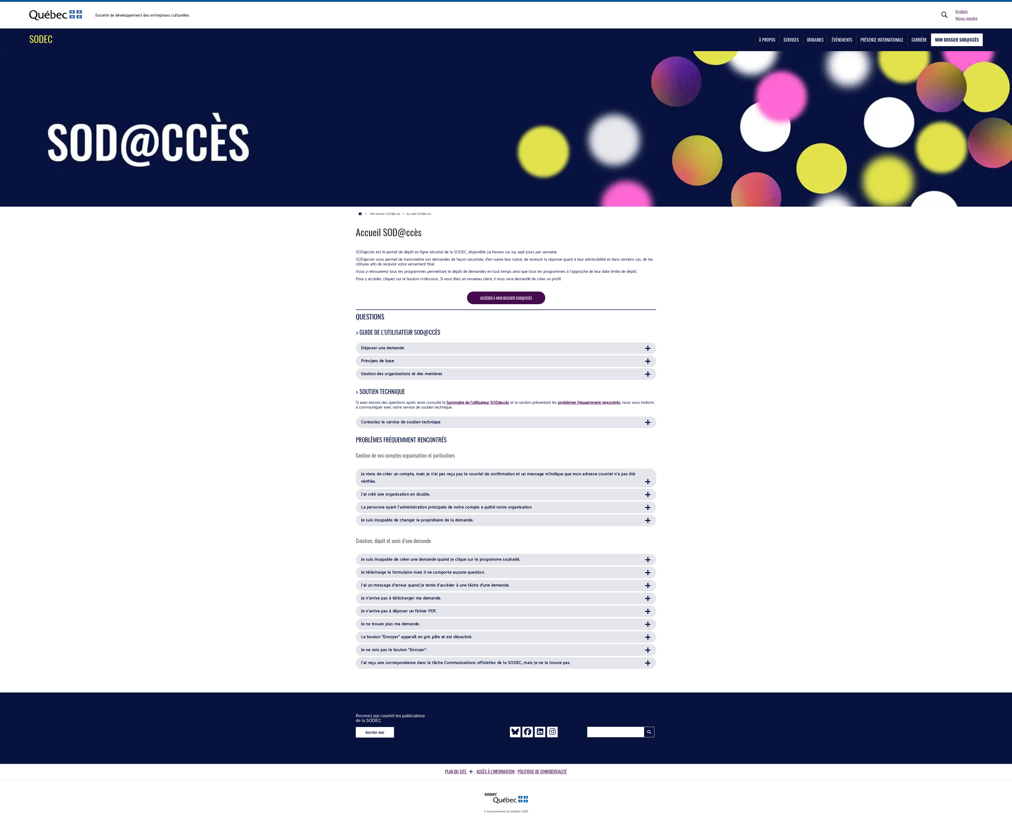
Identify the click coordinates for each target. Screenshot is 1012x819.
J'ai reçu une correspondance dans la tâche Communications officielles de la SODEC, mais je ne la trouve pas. (466, 662)
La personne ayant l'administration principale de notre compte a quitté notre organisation (446, 507)
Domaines (815, 40)
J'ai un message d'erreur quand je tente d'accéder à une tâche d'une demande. (435, 585)
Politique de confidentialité (542, 771)
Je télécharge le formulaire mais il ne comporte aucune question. (423, 572)
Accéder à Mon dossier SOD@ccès (506, 298)
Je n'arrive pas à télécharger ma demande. (401, 598)
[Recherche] (947, 15)
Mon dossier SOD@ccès (957, 40)
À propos (767, 40)
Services (791, 40)
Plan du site (456, 771)
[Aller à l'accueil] (360, 213)
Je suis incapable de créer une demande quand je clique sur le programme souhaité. (440, 559)
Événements (842, 40)
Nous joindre (966, 18)
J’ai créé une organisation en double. (395, 494)
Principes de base (377, 361)
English (962, 11)
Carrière (919, 40)
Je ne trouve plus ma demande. (390, 624)
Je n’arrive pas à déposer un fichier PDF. (399, 611)
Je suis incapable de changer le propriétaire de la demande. (417, 520)
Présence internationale (881, 40)
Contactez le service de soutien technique (401, 422)
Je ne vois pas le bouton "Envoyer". (394, 649)
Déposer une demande (382, 348)
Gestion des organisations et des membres (401, 373)
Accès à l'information (495, 771)
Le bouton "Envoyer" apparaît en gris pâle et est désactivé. (416, 637)
